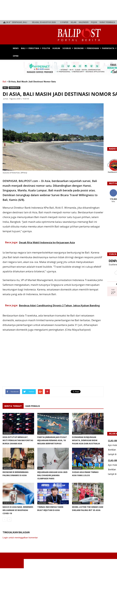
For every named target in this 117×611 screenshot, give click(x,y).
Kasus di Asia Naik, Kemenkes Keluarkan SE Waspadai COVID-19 (18, 510)
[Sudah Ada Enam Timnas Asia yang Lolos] (88, 458)
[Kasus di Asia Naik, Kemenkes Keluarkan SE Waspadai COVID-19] (18, 493)
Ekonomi (79, 48)
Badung (41, 433)
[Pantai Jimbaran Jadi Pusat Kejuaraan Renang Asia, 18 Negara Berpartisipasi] (53, 424)
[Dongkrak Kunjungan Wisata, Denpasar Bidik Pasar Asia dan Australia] (88, 424)
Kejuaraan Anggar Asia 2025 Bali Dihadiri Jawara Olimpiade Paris (52, 475)
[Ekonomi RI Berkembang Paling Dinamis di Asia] (18, 458)
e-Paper (64, 22)
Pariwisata (108, 48)
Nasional (8, 468)
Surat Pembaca (107, 22)
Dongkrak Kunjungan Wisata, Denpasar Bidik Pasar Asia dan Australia (86, 440)
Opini (15, 55)
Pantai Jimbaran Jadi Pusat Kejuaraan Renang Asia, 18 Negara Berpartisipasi (52, 440)
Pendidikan (93, 48)
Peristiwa (33, 48)
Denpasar (77, 433)
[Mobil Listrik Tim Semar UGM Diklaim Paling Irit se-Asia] (88, 493)
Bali (23, 48)
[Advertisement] (58, 589)
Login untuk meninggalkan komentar (20, 537)
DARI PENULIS (32, 406)
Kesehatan (8, 503)
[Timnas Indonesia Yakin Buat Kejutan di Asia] (53, 493)
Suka (113, 190)
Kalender (84, 22)
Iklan (73, 22)
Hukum (56, 48)
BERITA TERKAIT (13, 406)
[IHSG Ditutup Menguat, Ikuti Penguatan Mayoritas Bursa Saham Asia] (18, 424)
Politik (46, 48)
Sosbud (66, 48)
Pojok (94, 22)
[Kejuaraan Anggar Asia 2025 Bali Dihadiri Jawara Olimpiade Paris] (53, 458)
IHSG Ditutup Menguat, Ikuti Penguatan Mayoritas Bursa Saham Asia (18, 440)
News (16, 48)
